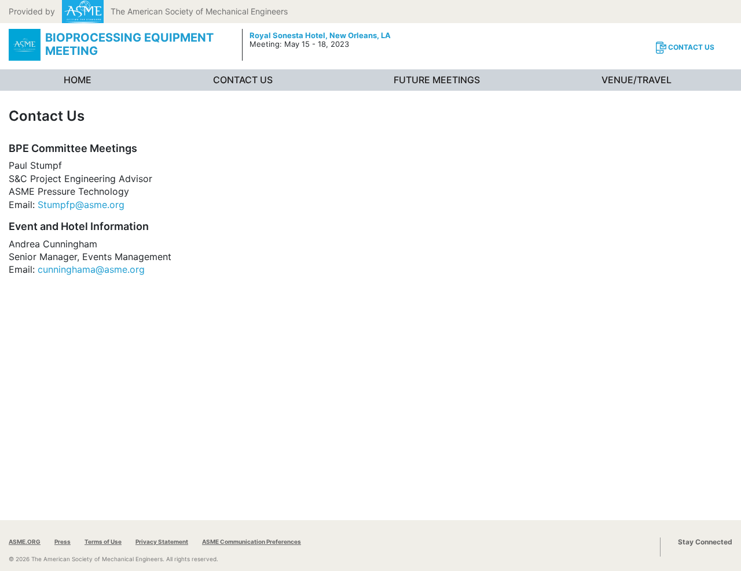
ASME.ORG (25, 541)
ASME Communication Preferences (251, 541)
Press (62, 541)
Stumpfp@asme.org (81, 204)
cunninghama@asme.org (91, 269)
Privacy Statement (161, 541)
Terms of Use (103, 541)
